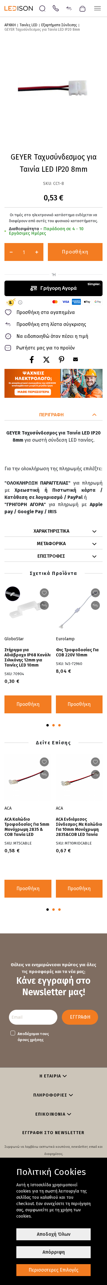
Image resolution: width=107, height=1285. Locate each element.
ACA (59, 808)
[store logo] (21, 8)
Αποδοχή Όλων (53, 1234)
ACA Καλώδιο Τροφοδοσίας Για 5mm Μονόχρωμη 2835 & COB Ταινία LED (26, 827)
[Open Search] (42, 8)
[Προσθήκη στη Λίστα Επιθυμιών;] (44, 593)
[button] (53, 414)
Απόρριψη (54, 1252)
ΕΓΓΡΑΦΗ (80, 1017)
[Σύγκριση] (69, 8)
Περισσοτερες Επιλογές (53, 1270)
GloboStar (14, 638)
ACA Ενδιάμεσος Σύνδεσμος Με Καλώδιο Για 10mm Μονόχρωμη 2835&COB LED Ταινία (79, 827)
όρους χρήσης (31, 1039)
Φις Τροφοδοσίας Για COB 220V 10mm (77, 652)
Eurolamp (65, 638)
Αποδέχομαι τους (33, 1037)
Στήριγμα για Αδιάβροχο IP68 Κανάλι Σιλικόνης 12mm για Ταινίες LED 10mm (27, 657)
